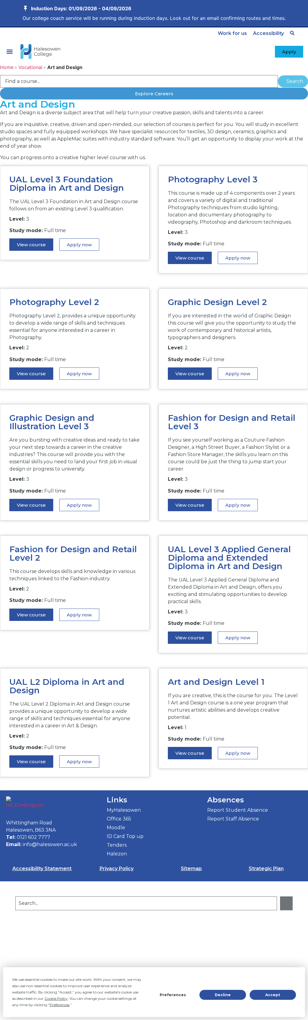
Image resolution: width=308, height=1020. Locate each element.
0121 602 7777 (33, 837)
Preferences (173, 995)
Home (7, 67)
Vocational (30, 67)
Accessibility (268, 33)
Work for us (232, 33)
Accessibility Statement (42, 868)
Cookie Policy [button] (56, 998)
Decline (223, 995)
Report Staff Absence (233, 819)
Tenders (117, 845)
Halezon (117, 854)
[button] (9, 52)
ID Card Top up (125, 836)
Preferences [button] (59, 1005)
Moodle (116, 827)
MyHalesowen (124, 810)
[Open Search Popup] (292, 33)
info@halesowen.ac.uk (50, 844)
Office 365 (119, 819)
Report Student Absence (237, 810)
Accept (272, 995)
